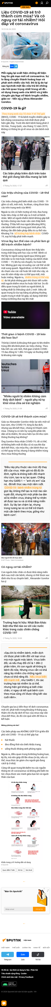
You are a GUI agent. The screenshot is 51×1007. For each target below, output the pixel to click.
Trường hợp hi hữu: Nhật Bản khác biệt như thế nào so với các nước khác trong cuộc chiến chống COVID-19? (24, 627)
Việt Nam (5, 947)
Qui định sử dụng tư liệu (20, 970)
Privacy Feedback (26, 977)
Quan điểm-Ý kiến (8, 870)
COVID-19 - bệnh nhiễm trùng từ (23, 487)
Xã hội (20, 870)
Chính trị (26, 947)
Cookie (24, 973)
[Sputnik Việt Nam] (7, 4)
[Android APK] (9, 984)
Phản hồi (34, 970)
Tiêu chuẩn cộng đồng (10, 973)
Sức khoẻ (29, 870)
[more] (46, 185)
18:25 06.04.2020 (8, 29)
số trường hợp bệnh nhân (27, 233)
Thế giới (16, 947)
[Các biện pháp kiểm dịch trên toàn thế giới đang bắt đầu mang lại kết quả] (25, 153)
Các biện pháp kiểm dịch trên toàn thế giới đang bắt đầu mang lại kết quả (25, 177)
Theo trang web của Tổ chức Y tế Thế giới (23, 113)
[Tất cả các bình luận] (4, 1003)
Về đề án (5, 970)
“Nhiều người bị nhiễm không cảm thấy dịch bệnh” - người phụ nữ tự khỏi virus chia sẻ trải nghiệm (24, 400)
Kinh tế (36, 947)
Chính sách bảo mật (9, 977)
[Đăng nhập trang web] (41, 3)
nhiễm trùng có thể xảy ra (25, 279)
